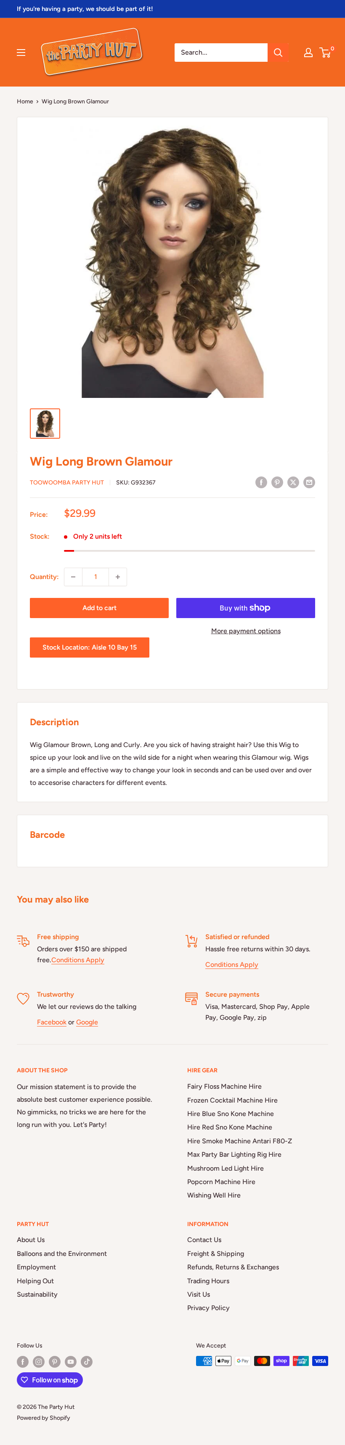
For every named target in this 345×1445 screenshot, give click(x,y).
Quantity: (44, 577)
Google (87, 1022)
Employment (36, 1267)
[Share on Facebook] (261, 482)
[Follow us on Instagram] (39, 1362)
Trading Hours (208, 1281)
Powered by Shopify (43, 1417)
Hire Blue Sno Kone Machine (230, 1114)
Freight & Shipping (215, 1254)
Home (25, 101)
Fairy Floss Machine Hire (224, 1086)
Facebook (51, 1022)
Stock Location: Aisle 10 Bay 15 (89, 647)
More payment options (246, 631)
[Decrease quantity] (73, 577)
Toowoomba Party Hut (67, 482)
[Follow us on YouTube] (71, 1362)
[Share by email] (309, 482)
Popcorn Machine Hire (221, 1182)
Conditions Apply (77, 960)
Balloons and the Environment (62, 1254)
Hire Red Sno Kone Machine (229, 1127)
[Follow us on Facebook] (23, 1362)
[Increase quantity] (118, 577)
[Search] (278, 52)
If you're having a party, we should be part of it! (85, 9)
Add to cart (99, 608)
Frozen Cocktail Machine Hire (232, 1100)
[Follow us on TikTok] (87, 1362)
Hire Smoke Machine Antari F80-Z (239, 1141)
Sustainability (37, 1294)
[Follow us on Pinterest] (55, 1362)
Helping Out (35, 1281)
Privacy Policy (208, 1308)
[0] (325, 52)
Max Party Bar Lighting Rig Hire (234, 1154)
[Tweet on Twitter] (293, 482)
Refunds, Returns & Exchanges (233, 1267)
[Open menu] (21, 52)
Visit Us (198, 1294)
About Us (31, 1240)
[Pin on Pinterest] (277, 482)
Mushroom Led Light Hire (225, 1168)
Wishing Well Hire (214, 1195)
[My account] (308, 52)
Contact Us (204, 1240)
